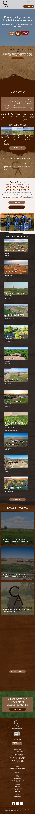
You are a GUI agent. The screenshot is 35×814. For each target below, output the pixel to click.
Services (17, 794)
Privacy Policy (28, 809)
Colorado (17, 775)
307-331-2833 (21, 755)
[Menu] (29, 2)
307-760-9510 (21, 752)
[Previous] (26, 163)
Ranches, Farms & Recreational (17, 780)
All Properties (17, 778)
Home (17, 766)
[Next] (31, 163)
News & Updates (17, 796)
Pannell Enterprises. (17, 810)
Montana (17, 774)
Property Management (17, 788)
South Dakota (17, 771)
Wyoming (17, 769)
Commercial (17, 781)
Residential (17, 783)
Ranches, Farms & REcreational (17, 768)
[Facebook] (13, 803)
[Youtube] (21, 803)
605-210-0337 (22, 757)
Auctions (17, 786)
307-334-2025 (20, 751)
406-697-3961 (20, 754)
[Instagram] (17, 803)
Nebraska (17, 772)
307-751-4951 (20, 760)
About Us (17, 791)
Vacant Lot (17, 784)
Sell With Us (17, 789)
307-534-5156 (21, 758)
